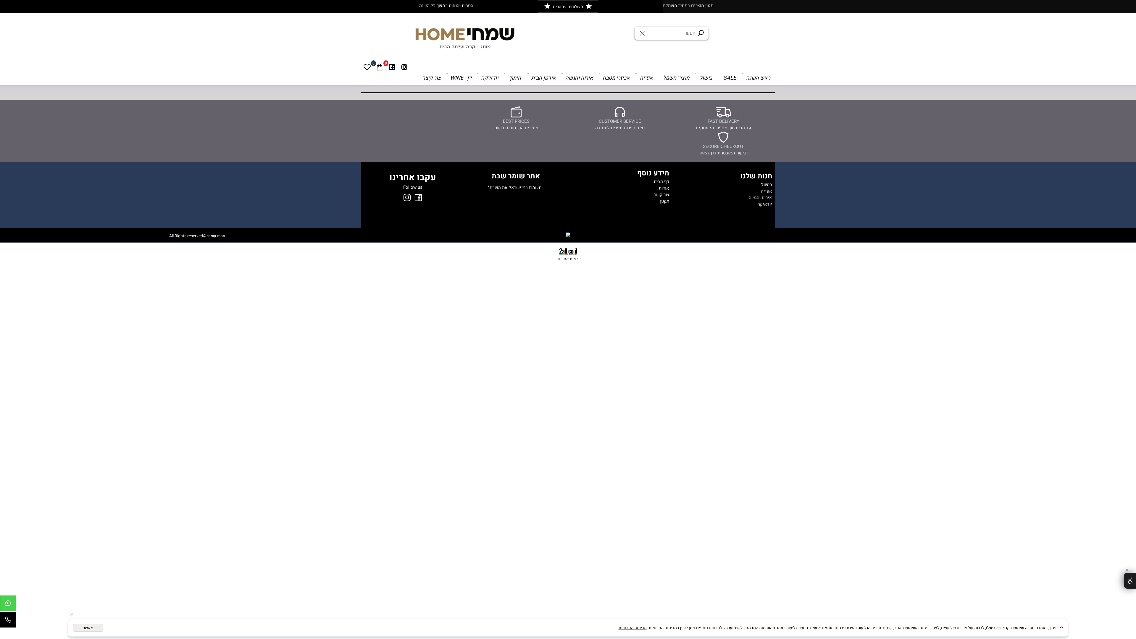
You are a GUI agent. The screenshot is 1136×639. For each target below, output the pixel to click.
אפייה (646, 78)
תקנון (664, 201)
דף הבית (661, 181)
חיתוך (515, 78)
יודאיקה (489, 78)
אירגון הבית (543, 78)
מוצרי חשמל (676, 78)
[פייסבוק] (392, 67)
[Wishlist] (367, 67)
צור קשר (431, 78)
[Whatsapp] (8, 604)
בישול (706, 78)
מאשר (88, 627)
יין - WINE (461, 78)
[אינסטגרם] (404, 67)
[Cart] (379, 67)
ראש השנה (758, 78)
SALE (729, 78)
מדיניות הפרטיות (633, 628)
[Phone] (8, 621)
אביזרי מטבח (616, 78)
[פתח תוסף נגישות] (1130, 581)
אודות (664, 188)
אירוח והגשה (579, 78)
